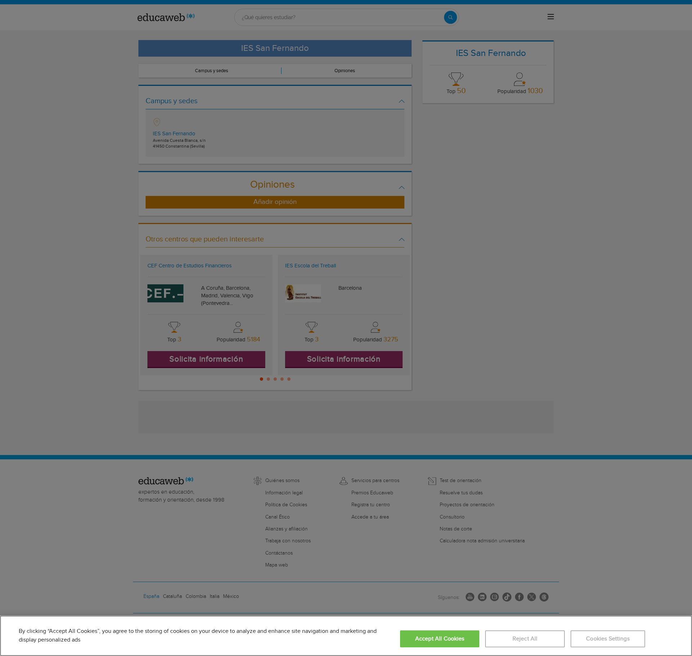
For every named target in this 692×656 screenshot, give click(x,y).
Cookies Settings (608, 638)
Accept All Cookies (440, 638)
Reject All (525, 638)
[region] (346, 636)
